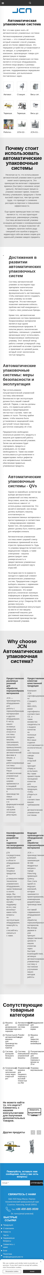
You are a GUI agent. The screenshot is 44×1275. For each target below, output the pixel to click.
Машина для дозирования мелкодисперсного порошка (10, 1027)
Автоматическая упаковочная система (23, 1025)
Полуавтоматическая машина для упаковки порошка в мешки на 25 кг (36, 1058)
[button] (33, 1132)
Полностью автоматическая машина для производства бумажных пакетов (10, 1041)
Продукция (8, 1225)
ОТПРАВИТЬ (37, 1183)
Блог (5, 1250)
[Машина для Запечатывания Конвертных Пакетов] (12, 1147)
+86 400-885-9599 (27, 1209)
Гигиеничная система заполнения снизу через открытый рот (10, 1073)
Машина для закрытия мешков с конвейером (36, 1039)
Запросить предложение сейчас (34, 1112)
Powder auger (21, 1036)
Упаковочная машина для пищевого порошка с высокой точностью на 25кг (23, 1075)
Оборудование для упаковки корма (36, 1026)
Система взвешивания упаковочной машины (23, 1055)
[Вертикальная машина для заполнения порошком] (32, 1147)
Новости (7, 1232)
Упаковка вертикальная (36, 1069)
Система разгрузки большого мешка (9, 1055)
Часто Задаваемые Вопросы (9, 1238)
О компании (8, 1228)
